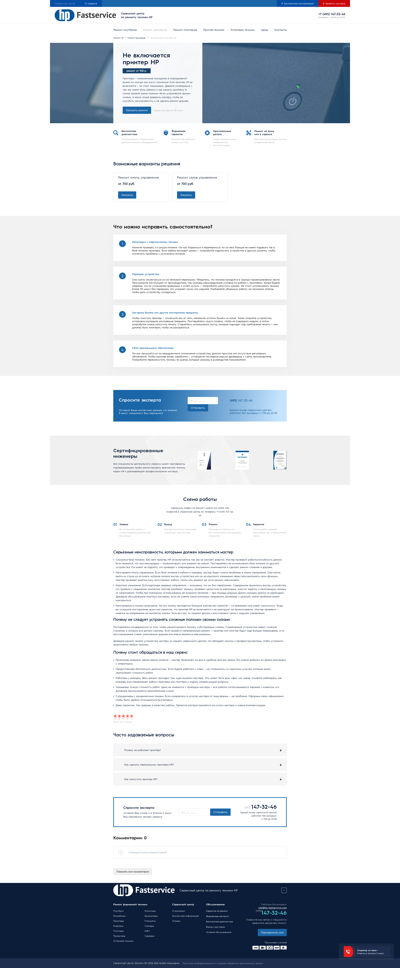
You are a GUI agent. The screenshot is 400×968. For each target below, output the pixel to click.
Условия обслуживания (218, 932)
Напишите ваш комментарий (147, 852)
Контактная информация (185, 916)
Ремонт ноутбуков (125, 29)
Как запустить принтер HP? (141, 779)
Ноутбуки (118, 911)
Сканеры (149, 926)
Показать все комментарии (132, 871)
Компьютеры (151, 916)
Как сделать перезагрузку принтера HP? (149, 764)
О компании (178, 911)
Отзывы (176, 921)
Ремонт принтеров (155, 29)
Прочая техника (213, 29)
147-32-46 (241, 400)
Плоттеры (118, 931)
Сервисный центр (65, 3)
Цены (264, 29)
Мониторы (150, 911)
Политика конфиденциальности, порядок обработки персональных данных (223, 963)
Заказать (127, 195)
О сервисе (91, 3)
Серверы (149, 936)
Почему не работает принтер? (142, 750)
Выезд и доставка (215, 927)
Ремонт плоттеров (185, 29)
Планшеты (150, 921)
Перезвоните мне (272, 932)
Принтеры (118, 921)
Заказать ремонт (137, 110)
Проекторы (119, 936)
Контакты (280, 29)
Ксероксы (118, 926)
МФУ (147, 931)
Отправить (198, 407)
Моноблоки (119, 916)
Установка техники (242, 29)
